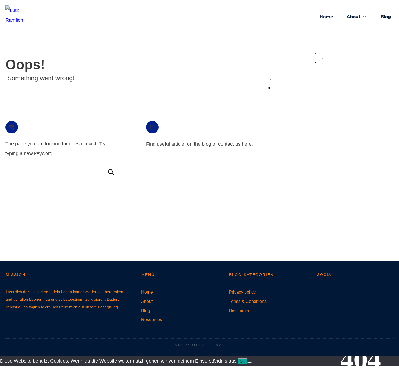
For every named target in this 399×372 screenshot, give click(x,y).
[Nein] (249, 362)
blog (206, 144)
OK (242, 361)
